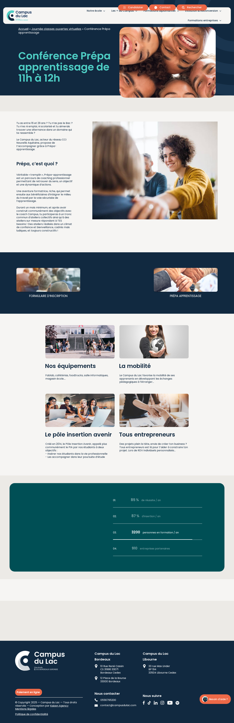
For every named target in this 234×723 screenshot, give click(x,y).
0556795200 (108, 700)
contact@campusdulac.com (115, 705)
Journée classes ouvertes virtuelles (56, 29)
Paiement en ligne (28, 692)
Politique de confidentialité (31, 714)
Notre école (94, 11)
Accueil (23, 29)
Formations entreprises (203, 20)
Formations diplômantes (160, 11)
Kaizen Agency (59, 706)
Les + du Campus (122, 11)
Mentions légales (25, 709)
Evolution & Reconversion (201, 11)
